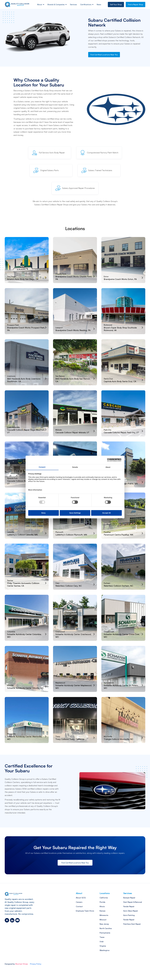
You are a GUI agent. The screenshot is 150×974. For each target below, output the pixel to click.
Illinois (102, 906)
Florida (102, 902)
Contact (79, 906)
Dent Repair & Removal (132, 902)
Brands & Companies (56, 4)
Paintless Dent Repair (132, 924)
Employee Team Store (85, 911)
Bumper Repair (129, 898)
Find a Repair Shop (135, 4)
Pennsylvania (105, 933)
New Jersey (104, 924)
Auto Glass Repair (130, 911)
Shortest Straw (21, 964)
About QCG (81, 898)
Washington (104, 950)
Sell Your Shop (116, 4)
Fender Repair (128, 906)
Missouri (103, 920)
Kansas (102, 911)
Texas (102, 937)
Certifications (85, 4)
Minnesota (104, 915)
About (39, 4)
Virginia (103, 946)
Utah (102, 941)
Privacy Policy (35, 964)
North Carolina (106, 928)
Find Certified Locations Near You (104, 55)
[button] (40, 4)
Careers (79, 902)
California (104, 898)
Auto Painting (129, 915)
